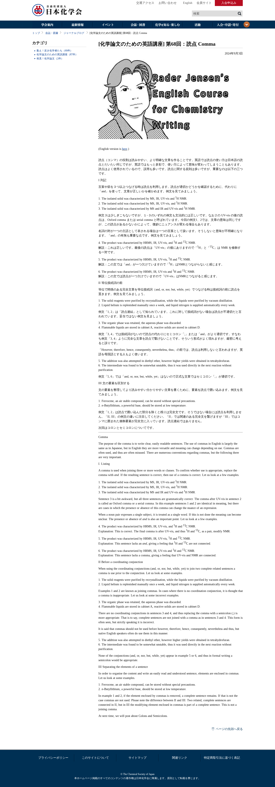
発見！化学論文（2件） (50, 58)
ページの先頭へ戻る (229, 729)
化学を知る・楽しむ (168, 25)
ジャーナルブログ (74, 33)
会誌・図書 (137, 25)
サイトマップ (137, 757)
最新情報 (77, 25)
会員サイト (204, 3)
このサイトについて (95, 757)
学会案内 (47, 25)
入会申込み (228, 3)
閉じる (247, 24)
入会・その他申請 (228, 25)
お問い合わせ (168, 3)
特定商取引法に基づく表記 (222, 757)
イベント (107, 25)
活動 (198, 25)
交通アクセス (145, 3)
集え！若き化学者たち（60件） (55, 50)
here (124, 148)
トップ (36, 33)
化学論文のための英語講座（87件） (57, 54)
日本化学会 (57, 10)
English (187, 3)
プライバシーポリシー (53, 757)
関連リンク (179, 757)
